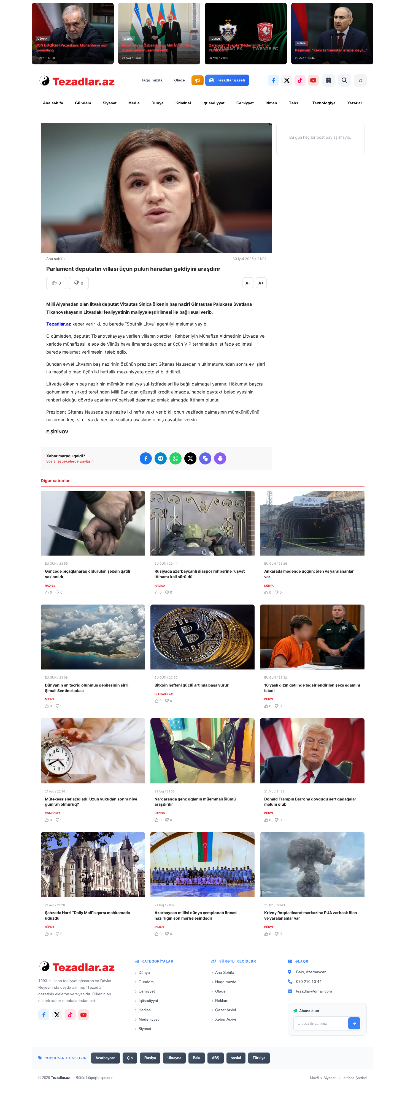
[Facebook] (273, 80)
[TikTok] (300, 80)
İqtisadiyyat (213, 103)
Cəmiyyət (245, 103)
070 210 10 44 (309, 981)
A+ (261, 283)
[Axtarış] (344, 80)
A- (247, 283)
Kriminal (183, 103)
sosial (236, 1058)
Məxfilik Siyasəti (323, 1078)
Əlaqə (179, 80)
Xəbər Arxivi (225, 1019)
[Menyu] (360, 80)
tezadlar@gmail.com (314, 991)
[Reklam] (197, 80)
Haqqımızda (152, 80)
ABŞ (215, 1058)
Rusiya (150, 1058)
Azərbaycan (105, 1058)
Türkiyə (259, 1058)
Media (134, 103)
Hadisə (145, 1009)
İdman (271, 103)
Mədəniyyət (149, 1019)
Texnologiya (324, 103)
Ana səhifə (53, 103)
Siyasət (110, 103)
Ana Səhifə (224, 972)
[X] (286, 80)
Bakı (196, 1058)
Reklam (221, 1000)
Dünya (158, 103)
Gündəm (83, 103)
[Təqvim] (328, 80)
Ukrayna (174, 1058)
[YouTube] (313, 80)
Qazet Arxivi (225, 1009)
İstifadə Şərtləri (354, 1078)
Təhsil (295, 103)
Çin (130, 1058)
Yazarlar (354, 103)
